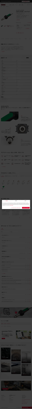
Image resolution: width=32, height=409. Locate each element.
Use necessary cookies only (16, 207)
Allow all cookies (26, 207)
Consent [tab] (7, 200)
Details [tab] (16, 200)
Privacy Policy (11, 205)
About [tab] (25, 200)
